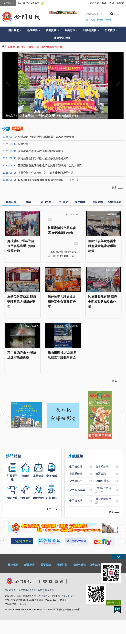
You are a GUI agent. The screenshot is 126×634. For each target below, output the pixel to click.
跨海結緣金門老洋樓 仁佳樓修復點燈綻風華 (43, 158)
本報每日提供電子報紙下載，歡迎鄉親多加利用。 (36, 46)
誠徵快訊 (23, 144)
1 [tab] (56, 110)
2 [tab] (60, 110)
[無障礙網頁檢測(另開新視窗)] (113, 603)
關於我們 (14, 30)
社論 (28, 202)
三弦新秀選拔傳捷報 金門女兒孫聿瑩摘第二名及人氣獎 (50, 165)
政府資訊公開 (62, 38)
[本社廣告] (63, 528)
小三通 (108, 20)
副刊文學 (46, 202)
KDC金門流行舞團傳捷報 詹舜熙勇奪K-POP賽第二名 (49, 180)
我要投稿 (51, 30)
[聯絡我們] (56, 581)
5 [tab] (69, 110)
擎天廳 (100, 20)
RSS (104, 3)
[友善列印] (62, 581)
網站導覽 (94, 3)
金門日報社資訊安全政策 (30, 590)
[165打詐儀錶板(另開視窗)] (22, 541)
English (120, 3)
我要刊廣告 (89, 30)
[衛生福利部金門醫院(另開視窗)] (49, 541)
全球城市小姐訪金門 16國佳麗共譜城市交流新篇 (46, 137)
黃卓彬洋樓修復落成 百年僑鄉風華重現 (40, 151)
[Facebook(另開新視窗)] (39, 581)
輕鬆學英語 (114, 202)
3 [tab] (63, 110)
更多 (114, 187)
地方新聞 (11, 202)
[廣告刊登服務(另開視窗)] (26, 415)
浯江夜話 (63, 202)
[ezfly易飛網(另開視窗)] (104, 541)
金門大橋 (90, 20)
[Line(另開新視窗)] (45, 581)
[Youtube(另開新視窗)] (51, 581)
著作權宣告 (10, 590)
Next (118, 82)
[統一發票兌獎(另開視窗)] (76, 541)
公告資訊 (110, 30)
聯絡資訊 (49, 590)
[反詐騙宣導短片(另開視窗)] (63, 415)
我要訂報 (70, 30)
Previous (8, 82)
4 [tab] (66, 110)
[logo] (20, 17)
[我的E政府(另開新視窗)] (117, 610)
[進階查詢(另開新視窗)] (117, 14)
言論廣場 (97, 202)
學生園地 (80, 202)
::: (2, 2)
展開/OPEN (118, 556)
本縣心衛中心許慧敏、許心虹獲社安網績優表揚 (45, 172)
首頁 (111, 3)
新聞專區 (32, 30)
